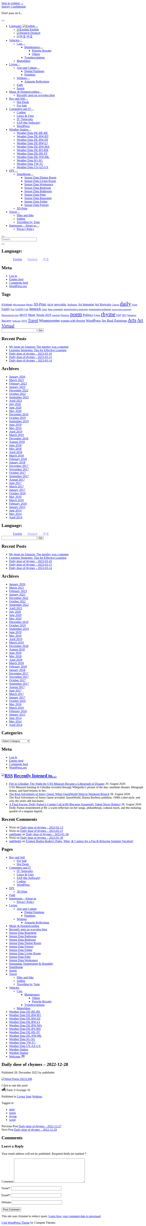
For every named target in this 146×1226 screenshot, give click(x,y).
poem (76, 314)
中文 (29, 36)
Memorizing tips (10, 315)
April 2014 (15, 517)
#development (19, 304)
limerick (35, 309)
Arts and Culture (27, 67)
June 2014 (15, 510)
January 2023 (17, 387)
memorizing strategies (121, 309)
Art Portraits (103, 304)
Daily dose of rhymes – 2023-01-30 (47, 834)
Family (6, 309)
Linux (44, 309)
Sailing (21, 218)
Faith (20, 85)
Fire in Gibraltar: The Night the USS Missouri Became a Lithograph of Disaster (57, 783)
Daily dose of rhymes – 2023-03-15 (30, 357)
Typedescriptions (34, 57)
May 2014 (15, 514)
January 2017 (17, 490)
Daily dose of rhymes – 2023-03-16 (30, 353)
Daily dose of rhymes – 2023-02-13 (41, 827)
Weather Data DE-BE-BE (32, 133)
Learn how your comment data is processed (74, 1216)
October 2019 (17, 417)
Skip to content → (12, 3)
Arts (132, 320)
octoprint (56, 315)
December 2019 (18, 414)
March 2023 (16, 380)
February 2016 (18, 503)
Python (97, 315)
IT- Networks (25, 119)
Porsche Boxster (42, 50)
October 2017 (17, 472)
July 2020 (15, 404)
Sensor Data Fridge (36, 201)
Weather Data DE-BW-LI (32, 143)
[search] (3, 236)
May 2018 (15, 448)
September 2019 (19, 421)
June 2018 (15, 445)
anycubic (60, 304)
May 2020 (15, 411)
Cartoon (115, 304)
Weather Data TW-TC (30, 163)
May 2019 (15, 428)
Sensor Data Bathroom (38, 191)
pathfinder (15, 834)
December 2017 (18, 465)
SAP (118, 315)
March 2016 (16, 500)
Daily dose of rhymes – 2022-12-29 (35, 1129)
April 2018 (15, 452)
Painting (65, 315)
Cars (19, 43)
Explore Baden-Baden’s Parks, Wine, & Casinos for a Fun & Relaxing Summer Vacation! (79, 841)
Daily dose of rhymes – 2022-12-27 (40, 1126)
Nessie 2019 (43, 315)
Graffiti (19, 309)
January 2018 (17, 462)
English (34, 29)
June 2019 (15, 424)
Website (6, 1202)
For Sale (22, 105)
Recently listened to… (35, 775)
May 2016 (15, 496)
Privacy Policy (25, 229)
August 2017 (17, 479)
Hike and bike (25, 215)
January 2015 (17, 507)
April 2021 (15, 400)
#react (29, 304)
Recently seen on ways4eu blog (36, 95)
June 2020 (15, 407)
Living (13, 64)
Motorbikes (23, 61)
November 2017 (19, 469)
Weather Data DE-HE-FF (32, 153)
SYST (24, 320)
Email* (6, 1195)
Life (26, 309)
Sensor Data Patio (35, 194)
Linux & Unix (25, 115)
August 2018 (17, 441)
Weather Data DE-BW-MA (33, 146)
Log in (13, 275)
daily (125, 304)
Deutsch (35, 32)
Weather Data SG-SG (30, 160)
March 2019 (16, 435)
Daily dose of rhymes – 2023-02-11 (41, 830)
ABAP (50, 304)
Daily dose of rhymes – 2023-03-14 (30, 360)
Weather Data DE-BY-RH (32, 150)
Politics (88, 315)
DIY (12, 170)
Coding (21, 112)
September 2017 (19, 476)
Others (36, 54)
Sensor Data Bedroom (37, 187)
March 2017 (16, 486)
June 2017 (15, 483)
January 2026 (17, 376)
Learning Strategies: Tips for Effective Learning (37, 350)
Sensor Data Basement (38, 198)
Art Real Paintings (114, 320)
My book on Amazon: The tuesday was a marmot (38, 346)
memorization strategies (76, 309)
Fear (13, 309)
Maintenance (32, 47)
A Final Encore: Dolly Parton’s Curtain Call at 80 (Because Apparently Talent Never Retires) (65, 804)
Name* (6, 1188)
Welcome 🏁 (17, 1056)
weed (12, 1119)
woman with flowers (72, 320)
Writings (22, 78)
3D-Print (22, 208)
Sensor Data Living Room (40, 181)
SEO (124, 315)
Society (7, 320)
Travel (13, 211)
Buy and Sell (17, 98)
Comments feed (18, 282)
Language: (16, 26)
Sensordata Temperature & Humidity (31, 963)
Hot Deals (23, 102)
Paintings (29, 74)
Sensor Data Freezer (36, 205)
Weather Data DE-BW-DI (32, 139)
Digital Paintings (34, 71)
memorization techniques (100, 309)
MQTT (23, 315)
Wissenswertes (49, 320)
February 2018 (18, 459)
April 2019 (15, 431)
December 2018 (18, 438)
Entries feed (16, 279)
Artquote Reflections (36, 81)
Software (16, 321)
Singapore (131, 315)
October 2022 (17, 393)
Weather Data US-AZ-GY (32, 167)
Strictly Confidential (14, 6)
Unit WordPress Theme (16, 1222)
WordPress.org (18, 286)
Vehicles (14, 40)
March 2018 (16, 455)
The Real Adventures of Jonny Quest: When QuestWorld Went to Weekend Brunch (59, 794)
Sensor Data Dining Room (40, 177)
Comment (7, 1181)
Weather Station (18, 129)
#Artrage (7, 304)
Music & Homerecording (24, 91)
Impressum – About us (22, 225)
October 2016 (17, 493)
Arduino (72, 304)
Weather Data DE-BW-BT (33, 136)
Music (32, 315)
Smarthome (23, 174)
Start (28, 1096)
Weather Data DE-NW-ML (33, 157)
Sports (20, 88)
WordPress (23, 126)
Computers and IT (20, 109)
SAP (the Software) (28, 122)
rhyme (108, 314)
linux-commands (55, 309)
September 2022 (19, 397)
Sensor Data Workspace (38, 184)
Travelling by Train (28, 222)
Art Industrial (86, 304)
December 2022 (18, 390)
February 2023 (18, 383)
